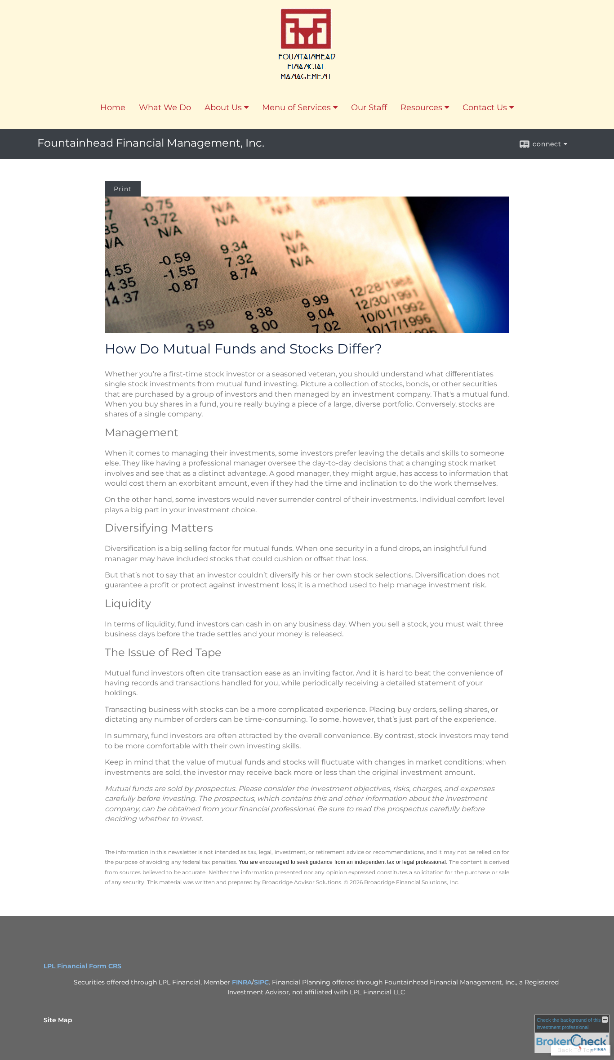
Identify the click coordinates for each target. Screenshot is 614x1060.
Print (123, 189)
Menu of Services (296, 107)
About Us (223, 107)
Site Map (58, 1020)
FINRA (242, 982)
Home (112, 107)
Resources (421, 107)
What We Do (165, 107)
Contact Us (485, 107)
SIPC (261, 982)
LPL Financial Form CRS (82, 966)
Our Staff (369, 107)
